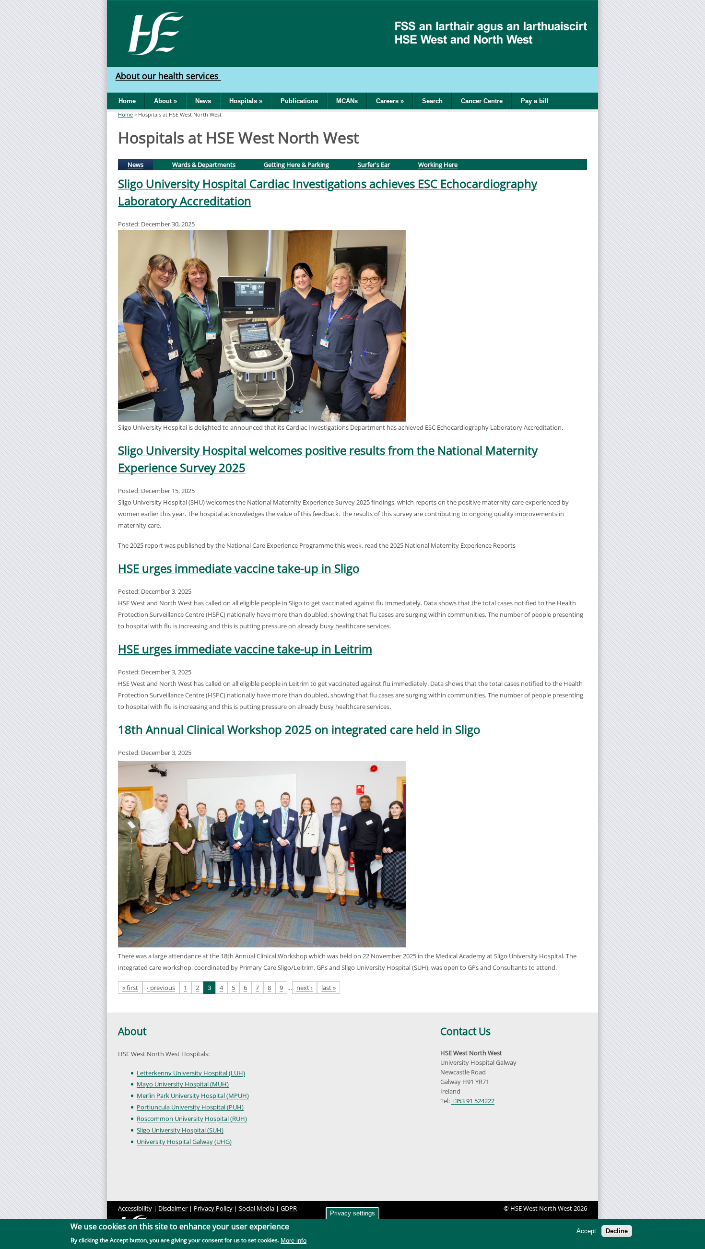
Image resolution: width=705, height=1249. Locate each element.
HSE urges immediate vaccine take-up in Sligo (238, 568)
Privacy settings (352, 1213)
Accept (586, 1231)
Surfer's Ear (374, 164)
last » (328, 987)
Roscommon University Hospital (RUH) (192, 1118)
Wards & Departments (203, 164)
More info (293, 1240)
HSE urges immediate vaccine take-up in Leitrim (245, 649)
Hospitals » (245, 101)
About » (165, 101)
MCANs (347, 101)
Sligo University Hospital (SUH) (180, 1130)
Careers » (390, 101)
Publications (299, 101)
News (203, 101)
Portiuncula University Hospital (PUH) (190, 1107)
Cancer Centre (482, 101)
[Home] (152, 32)
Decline (617, 1231)
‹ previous (161, 987)
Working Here (438, 164)
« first (130, 987)
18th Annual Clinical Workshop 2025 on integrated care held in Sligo (299, 729)
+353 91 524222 (472, 1100)
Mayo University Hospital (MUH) (183, 1084)
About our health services (168, 76)
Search (432, 101)
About (132, 1031)
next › (304, 987)
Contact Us (465, 1031)
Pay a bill (535, 101)
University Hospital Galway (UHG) (184, 1141)
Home (127, 101)
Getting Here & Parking (296, 164)
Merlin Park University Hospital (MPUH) (193, 1095)
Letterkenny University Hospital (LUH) (191, 1073)
